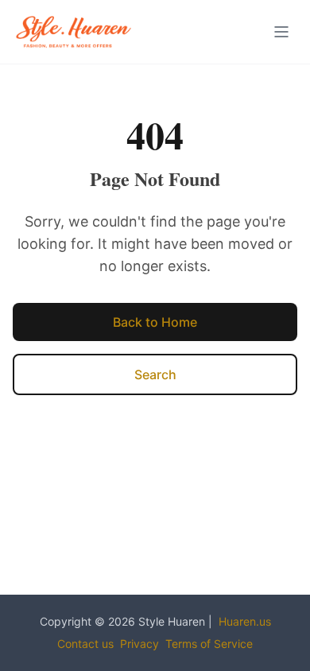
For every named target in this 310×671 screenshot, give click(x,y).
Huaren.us (245, 621)
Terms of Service (209, 643)
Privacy (139, 643)
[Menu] (281, 32)
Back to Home (155, 322)
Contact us (85, 643)
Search (155, 374)
